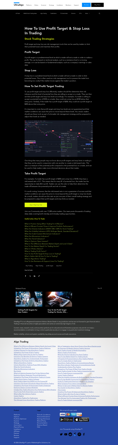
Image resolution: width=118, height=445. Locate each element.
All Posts (18, 13)
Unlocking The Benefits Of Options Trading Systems (31, 356)
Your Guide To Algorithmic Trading (69, 388)
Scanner (16, 421)
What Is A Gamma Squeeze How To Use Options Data (31, 373)
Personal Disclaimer (43, 417)
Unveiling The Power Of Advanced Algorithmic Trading (76, 392)
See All (100, 288)
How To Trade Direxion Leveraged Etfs (70, 373)
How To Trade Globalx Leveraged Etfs (70, 400)
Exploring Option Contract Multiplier (26, 387)
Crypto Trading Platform (65, 375)
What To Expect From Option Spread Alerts (72, 383)
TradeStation (53, 13)
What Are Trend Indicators (22, 367)
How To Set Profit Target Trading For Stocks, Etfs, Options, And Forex (57, 311)
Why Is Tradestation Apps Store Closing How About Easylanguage (79, 346)
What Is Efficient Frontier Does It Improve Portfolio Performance (78, 396)
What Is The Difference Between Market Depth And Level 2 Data (35, 346)
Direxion (73, 13)
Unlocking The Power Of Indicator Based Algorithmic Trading (34, 383)
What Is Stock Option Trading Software (26, 379)
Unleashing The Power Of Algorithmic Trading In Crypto (32, 377)
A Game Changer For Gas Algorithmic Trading (29, 350)
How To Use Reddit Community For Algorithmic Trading (76, 379)
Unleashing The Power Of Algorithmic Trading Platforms (32, 348)
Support (16, 437)
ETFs (80, 13)
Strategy (16, 423)
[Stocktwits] (75, 434)
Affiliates (17, 431)
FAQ (38, 427)
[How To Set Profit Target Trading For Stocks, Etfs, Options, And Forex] (58, 299)
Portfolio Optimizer (20, 419)
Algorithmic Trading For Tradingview (26, 398)
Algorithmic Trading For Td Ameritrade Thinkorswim (31, 358)
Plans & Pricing (19, 427)
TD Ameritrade (64, 13)
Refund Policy (41, 421)
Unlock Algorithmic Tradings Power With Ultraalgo (30, 365)
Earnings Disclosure (43, 419)
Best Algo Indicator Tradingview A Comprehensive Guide (76, 365)
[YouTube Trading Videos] (66, 434)
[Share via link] (39, 276)
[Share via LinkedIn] (34, 276)
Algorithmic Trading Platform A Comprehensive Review (76, 363)
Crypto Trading (19, 396)
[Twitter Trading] (61, 434)
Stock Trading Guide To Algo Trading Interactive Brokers (76, 371)
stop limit (58, 266)
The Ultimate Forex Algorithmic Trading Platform (30, 400)
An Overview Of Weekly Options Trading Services (74, 348)
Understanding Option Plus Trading (69, 367)
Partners (16, 433)
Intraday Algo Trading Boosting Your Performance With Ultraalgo (35, 390)
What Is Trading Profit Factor (67, 352)
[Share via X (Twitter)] (30, 276)
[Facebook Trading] (84, 434)
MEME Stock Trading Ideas (30, 13)
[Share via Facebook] (25, 276)
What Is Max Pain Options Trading (25, 394)
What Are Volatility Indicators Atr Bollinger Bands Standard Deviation (80, 377)
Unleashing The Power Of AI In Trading (26, 352)
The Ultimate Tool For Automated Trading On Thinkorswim (77, 398)
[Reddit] (70, 434)
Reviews (16, 435)
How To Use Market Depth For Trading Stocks (73, 356)
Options (16, 417)
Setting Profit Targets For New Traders (27, 311)
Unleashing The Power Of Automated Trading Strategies (32, 385)
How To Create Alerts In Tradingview (69, 361)
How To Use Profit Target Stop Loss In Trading (29, 392)
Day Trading (29, 266)
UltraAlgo (19, 5)
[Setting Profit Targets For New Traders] (29, 299)
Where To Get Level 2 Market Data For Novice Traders (75, 385)
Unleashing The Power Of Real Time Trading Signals (75, 369)
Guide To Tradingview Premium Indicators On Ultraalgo (76, 381)
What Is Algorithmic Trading (23, 363)
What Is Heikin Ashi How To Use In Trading (71, 394)
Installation (17, 429)
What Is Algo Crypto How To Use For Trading (28, 354)
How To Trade (29, 270)
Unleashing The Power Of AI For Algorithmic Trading (31, 361)
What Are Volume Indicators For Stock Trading (73, 354)
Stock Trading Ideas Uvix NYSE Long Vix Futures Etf (30, 381)
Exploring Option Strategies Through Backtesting (30, 375)
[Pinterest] (79, 434)
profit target (49, 266)
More (86, 13)
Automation (18, 425)
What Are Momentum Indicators (24, 369)
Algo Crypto (62, 390)
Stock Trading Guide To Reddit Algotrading (72, 350)
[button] (99, 13)
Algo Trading (43, 13)
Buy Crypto (17, 371)
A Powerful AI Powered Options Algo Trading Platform (75, 359)
